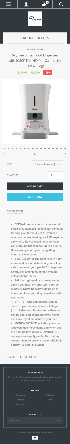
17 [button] (35, 154)
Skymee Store (35, 49)
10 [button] (41, 148)
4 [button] (16, 148)
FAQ (50, 399)
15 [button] (61, 148)
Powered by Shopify (42, 432)
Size (9, 164)
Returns (20, 404)
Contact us (20, 399)
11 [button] (45, 148)
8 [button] (33, 148)
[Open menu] (8, 4)
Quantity (13, 175)
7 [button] (29, 148)
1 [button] (4, 148)
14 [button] (57, 148)
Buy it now (35, 196)
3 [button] (12, 148)
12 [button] (49, 148)
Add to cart (35, 186)
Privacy (49, 395)
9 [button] (37, 148)
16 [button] (65, 148)
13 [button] (53, 148)
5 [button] (21, 148)
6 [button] (24, 148)
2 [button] (8, 148)
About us (20, 395)
